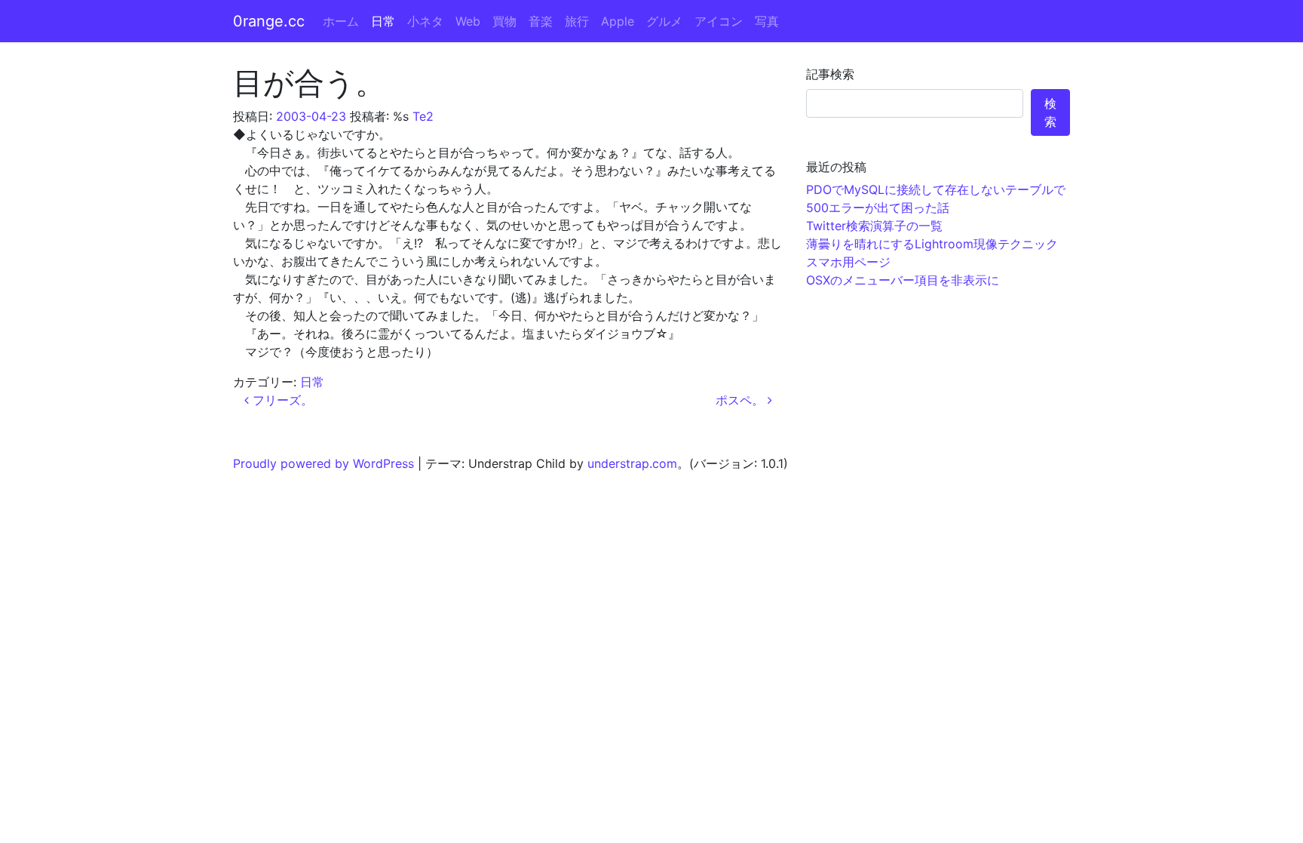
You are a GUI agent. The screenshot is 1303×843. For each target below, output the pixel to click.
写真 (767, 21)
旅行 (577, 21)
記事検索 (830, 74)
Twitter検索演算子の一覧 (874, 225)
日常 (383, 21)
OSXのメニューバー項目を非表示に (902, 280)
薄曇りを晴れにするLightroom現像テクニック (932, 243)
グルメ (664, 21)
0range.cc (269, 21)
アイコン (718, 21)
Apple (617, 21)
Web (467, 21)
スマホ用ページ (848, 261)
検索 (1050, 112)
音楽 (541, 21)
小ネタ (425, 21)
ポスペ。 (742, 400)
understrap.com (632, 463)
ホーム (341, 21)
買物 (504, 21)
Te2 (423, 116)
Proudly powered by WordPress (323, 463)
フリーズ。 (281, 400)
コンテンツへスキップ (1242, 9)
